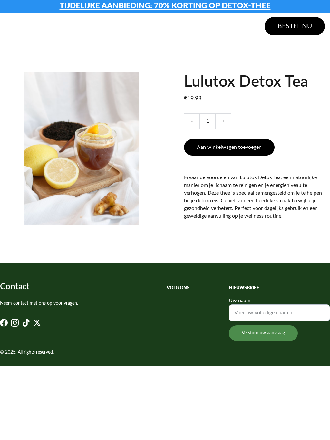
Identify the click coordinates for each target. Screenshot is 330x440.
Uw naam (239, 300)
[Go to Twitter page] (37, 323)
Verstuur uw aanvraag (263, 333)
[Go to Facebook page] (4, 323)
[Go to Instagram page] (15, 323)
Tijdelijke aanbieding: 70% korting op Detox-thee (165, 6)
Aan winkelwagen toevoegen (229, 147)
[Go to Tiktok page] (26, 323)
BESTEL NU (294, 26)
